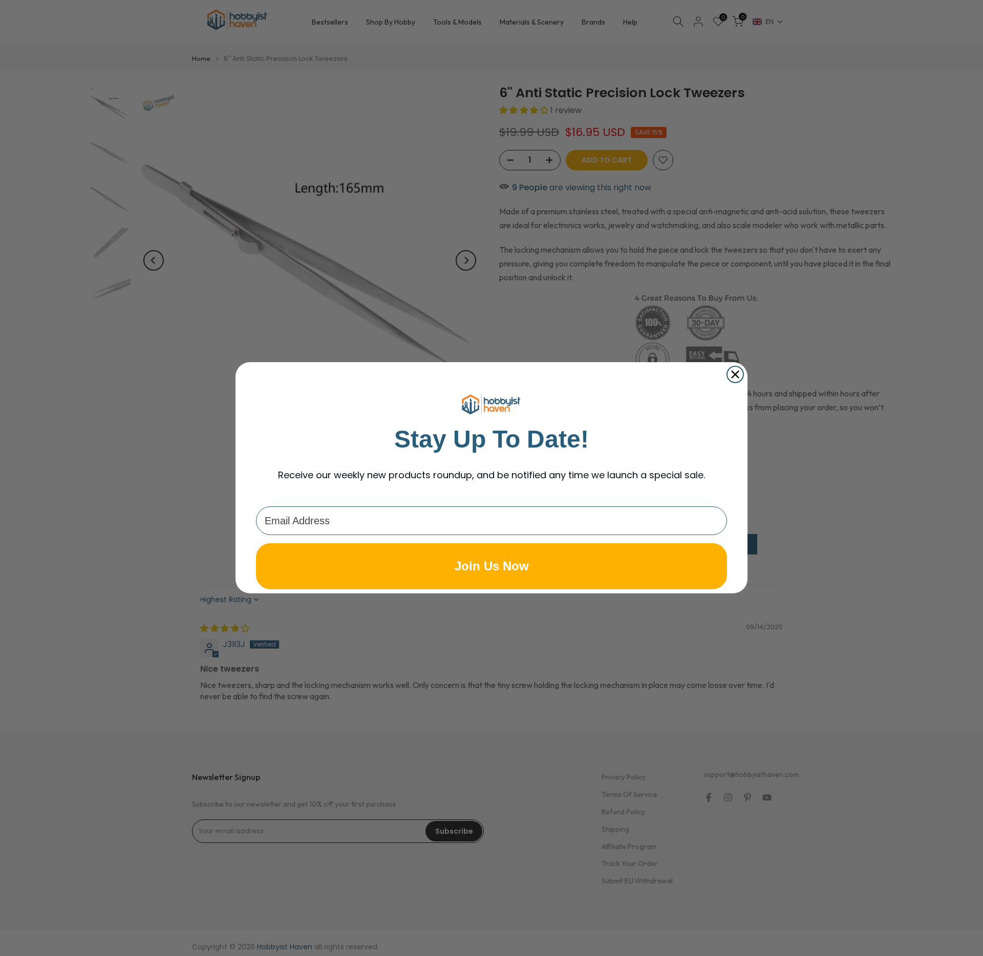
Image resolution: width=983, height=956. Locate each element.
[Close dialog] (735, 374)
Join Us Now (492, 566)
